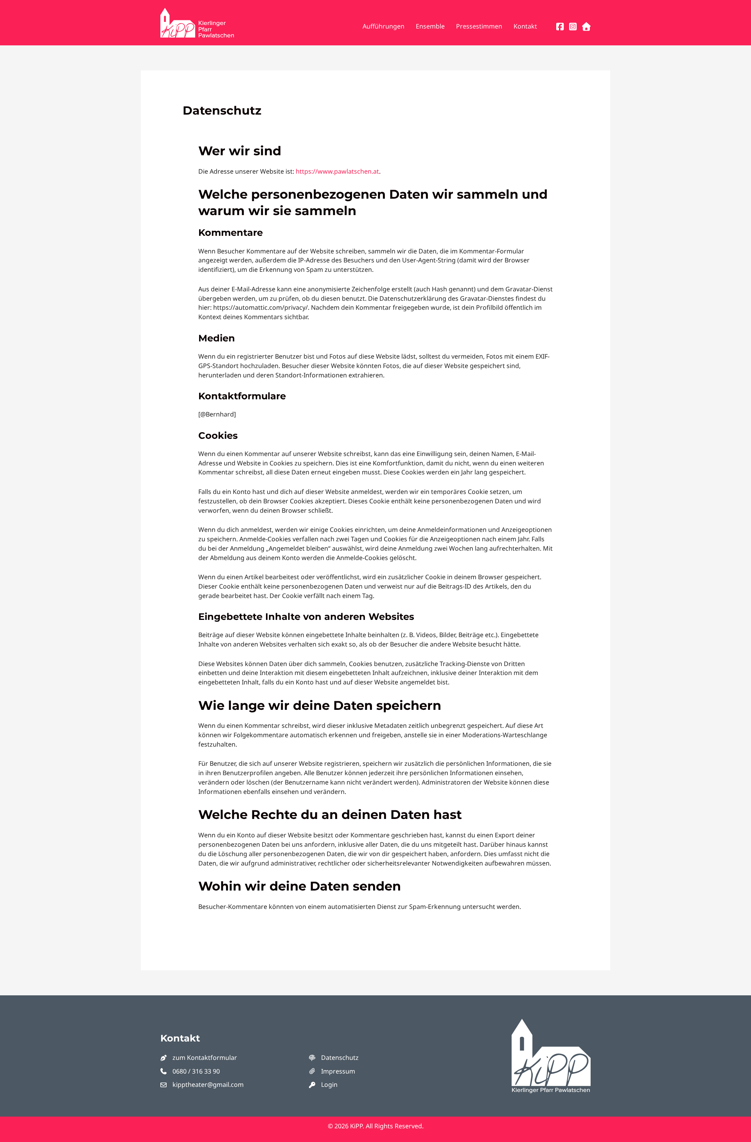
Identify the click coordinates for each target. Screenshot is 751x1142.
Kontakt (525, 26)
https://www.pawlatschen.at (337, 171)
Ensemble (430, 26)
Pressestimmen (479, 26)
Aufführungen (383, 26)
